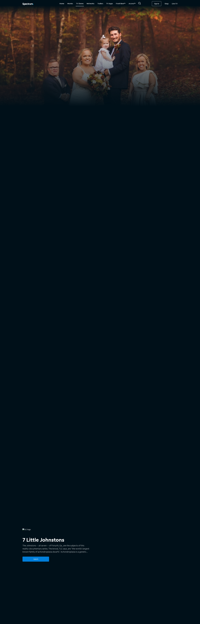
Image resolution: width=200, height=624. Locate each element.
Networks (90, 3)
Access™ (132, 3)
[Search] (139, 4)
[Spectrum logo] (28, 4)
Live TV (175, 3)
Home (61, 3)
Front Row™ (120, 3)
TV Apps (109, 3)
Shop (167, 3)
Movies (70, 3)
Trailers (100, 3)
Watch (35, 559)
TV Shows (80, 3)
